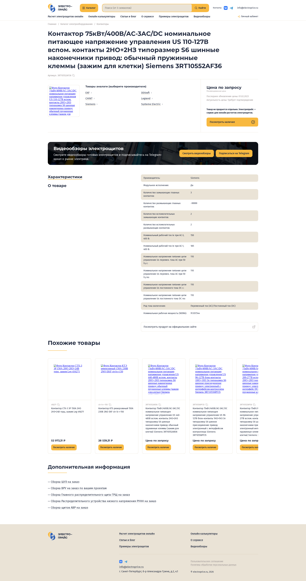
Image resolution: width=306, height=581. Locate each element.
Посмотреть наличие (222, 121)
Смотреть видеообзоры (196, 153)
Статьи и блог (128, 16)
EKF (87, 92)
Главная (52, 24)
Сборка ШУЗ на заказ (65, 482)
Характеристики (65, 177)
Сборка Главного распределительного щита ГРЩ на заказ (90, 494)
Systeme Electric (151, 104)
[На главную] (60, 8)
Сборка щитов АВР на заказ (69, 507)
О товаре (57, 185)
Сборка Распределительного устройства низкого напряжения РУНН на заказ (103, 501)
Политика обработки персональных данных (213, 564)
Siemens (90, 104)
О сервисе (147, 16)
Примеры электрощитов (174, 16)
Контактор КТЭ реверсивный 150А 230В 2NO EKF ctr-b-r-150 (115, 410)
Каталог (91, 7)
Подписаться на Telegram (234, 153)
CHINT (88, 98)
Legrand (145, 98)
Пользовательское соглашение (207, 561)
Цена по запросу (157, 440)
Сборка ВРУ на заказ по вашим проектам (79, 488)
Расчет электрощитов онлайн (65, 16)
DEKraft (145, 92)
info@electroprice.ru (247, 8)
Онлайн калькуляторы (101, 16)
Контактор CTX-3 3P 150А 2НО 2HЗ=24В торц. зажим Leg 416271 (67, 410)
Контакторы (103, 24)
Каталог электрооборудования (76, 24)
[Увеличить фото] (64, 101)
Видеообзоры (202, 16)
